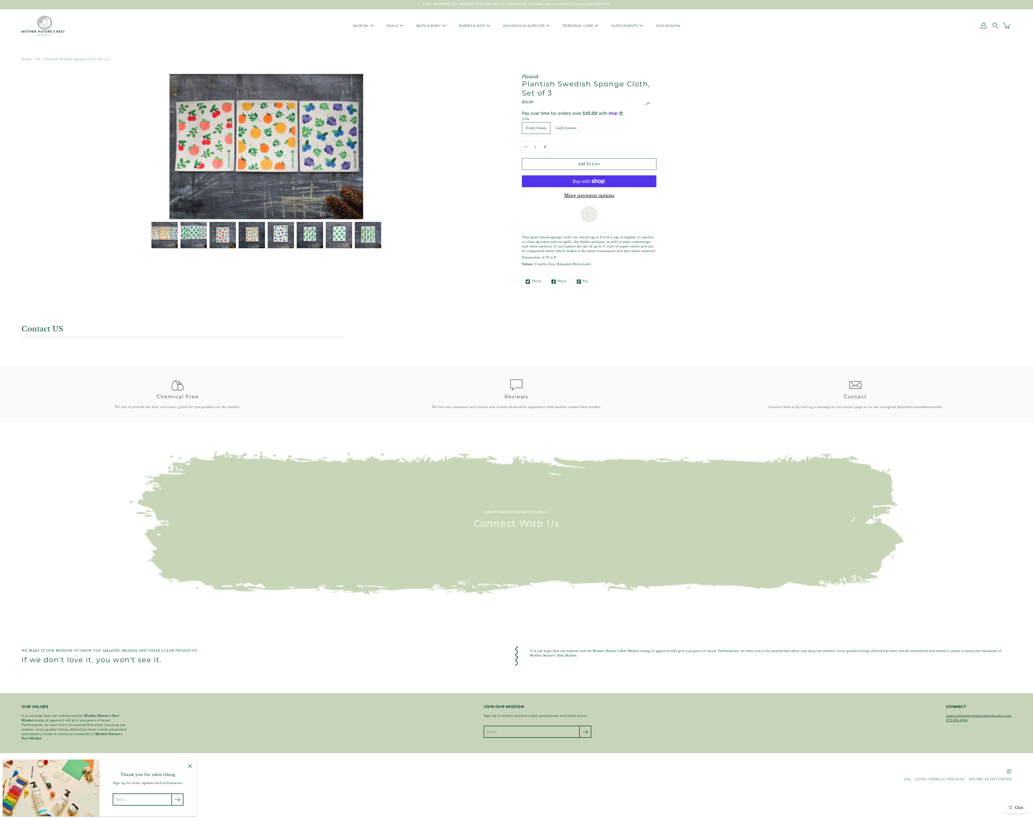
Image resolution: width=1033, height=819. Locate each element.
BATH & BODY (428, 26)
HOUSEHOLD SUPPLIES (524, 26)
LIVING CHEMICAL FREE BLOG (940, 779)
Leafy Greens (566, 128)
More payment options (589, 195)
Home (26, 59)
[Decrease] (526, 147)
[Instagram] (1009, 771)
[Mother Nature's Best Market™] (43, 25)
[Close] (189, 766)
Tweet (537, 281)
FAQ (907, 779)
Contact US (42, 329)
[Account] (983, 25)
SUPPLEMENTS (624, 26)
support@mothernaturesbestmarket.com (979, 716)
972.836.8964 (957, 720)
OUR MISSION (668, 26)
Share (562, 281)
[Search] (995, 25)
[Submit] (585, 732)
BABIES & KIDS (472, 26)
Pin (585, 281)
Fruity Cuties (536, 128)
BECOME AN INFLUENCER (990, 779)
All (38, 59)
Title (526, 119)
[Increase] (545, 147)
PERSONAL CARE (578, 26)
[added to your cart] (1007, 25)
